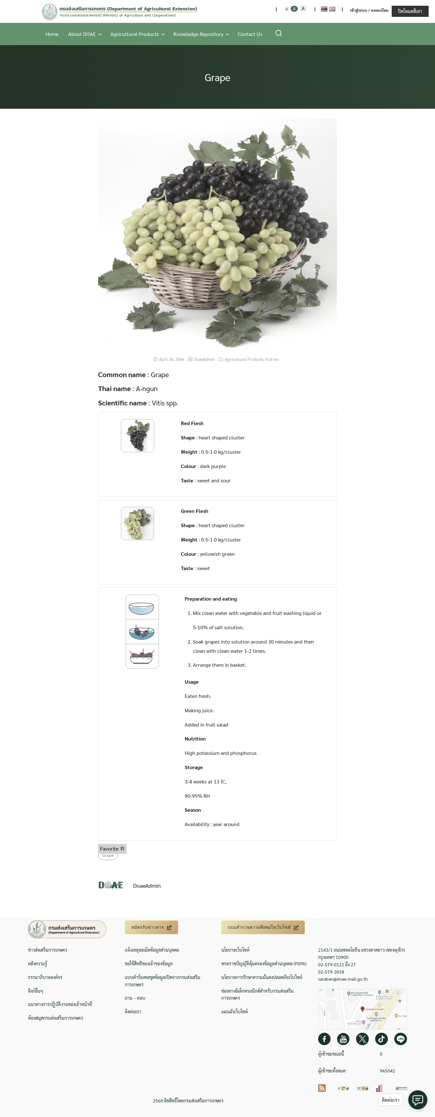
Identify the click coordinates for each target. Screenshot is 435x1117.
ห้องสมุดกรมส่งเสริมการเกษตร (55, 1018)
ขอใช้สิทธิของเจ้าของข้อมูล (149, 963)
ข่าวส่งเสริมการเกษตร (47, 950)
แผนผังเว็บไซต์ (234, 1011)
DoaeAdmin (204, 359)
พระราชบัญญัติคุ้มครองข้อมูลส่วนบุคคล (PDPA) (263, 963)
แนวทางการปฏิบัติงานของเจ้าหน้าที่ (60, 1004)
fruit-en (272, 359)
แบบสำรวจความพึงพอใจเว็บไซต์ (259, 927)
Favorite (110, 848)
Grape (218, 76)
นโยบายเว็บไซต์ (235, 950)
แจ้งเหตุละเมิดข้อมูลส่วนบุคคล (152, 950)
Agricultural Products (135, 34)
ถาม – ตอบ (135, 998)
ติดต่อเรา (133, 1011)
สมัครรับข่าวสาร (147, 927)
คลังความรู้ (37, 963)
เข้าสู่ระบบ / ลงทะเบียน (369, 10)
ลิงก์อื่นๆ (35, 991)
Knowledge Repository (198, 34)
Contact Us (250, 34)
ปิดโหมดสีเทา (410, 11)
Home (52, 34)
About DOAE (82, 34)
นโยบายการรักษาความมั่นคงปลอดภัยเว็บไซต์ (262, 977)
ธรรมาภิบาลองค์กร (45, 977)
